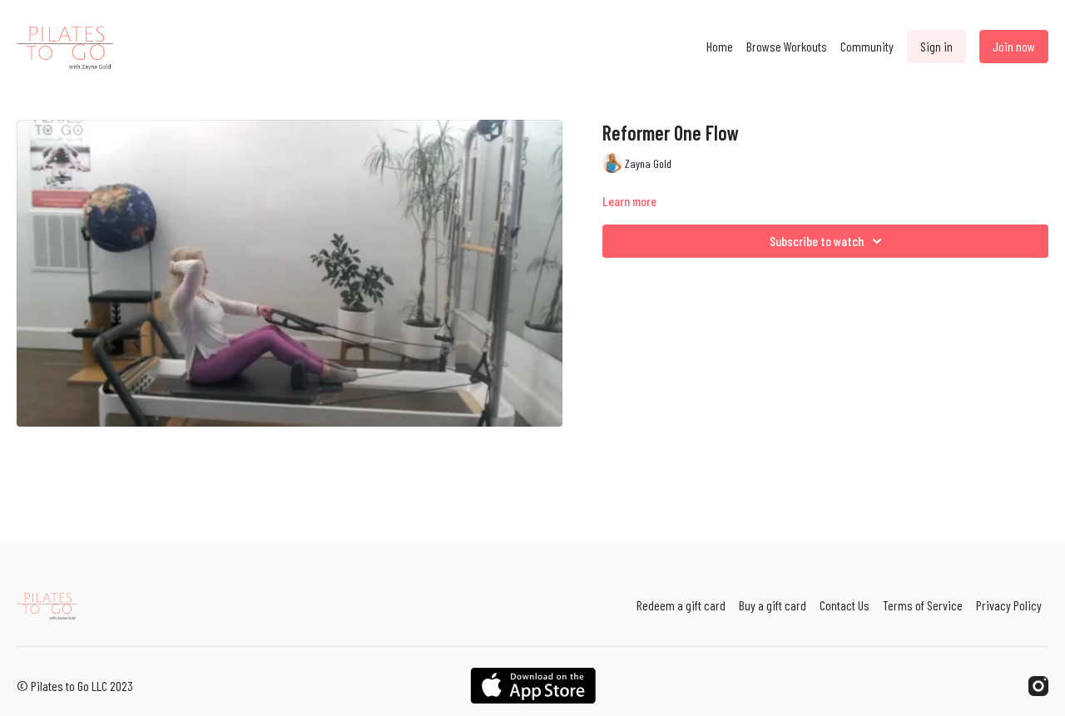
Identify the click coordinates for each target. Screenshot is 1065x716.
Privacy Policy (1009, 605)
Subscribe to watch (817, 241)
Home (719, 46)
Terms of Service (923, 605)
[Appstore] (533, 685)
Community (867, 46)
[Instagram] (1038, 686)
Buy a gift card (772, 605)
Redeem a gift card (681, 605)
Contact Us (844, 605)
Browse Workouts (786, 46)
